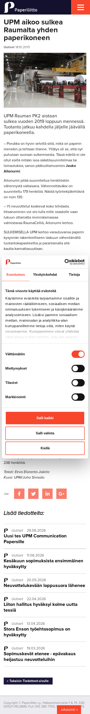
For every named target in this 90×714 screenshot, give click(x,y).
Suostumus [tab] (15, 274)
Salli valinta (45, 433)
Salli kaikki (45, 418)
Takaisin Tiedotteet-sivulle (29, 681)
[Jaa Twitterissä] (33, 494)
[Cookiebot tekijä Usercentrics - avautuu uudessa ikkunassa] (65, 262)
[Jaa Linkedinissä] (47, 494)
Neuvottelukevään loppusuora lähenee (44, 585)
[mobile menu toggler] (80, 7)
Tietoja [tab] (74, 274)
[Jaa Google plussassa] (61, 494)
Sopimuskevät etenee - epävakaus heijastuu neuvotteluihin (40, 656)
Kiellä (45, 448)
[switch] (78, 368)
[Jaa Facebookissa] (19, 494)
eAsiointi (68, 709)
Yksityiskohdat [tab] (45, 274)
